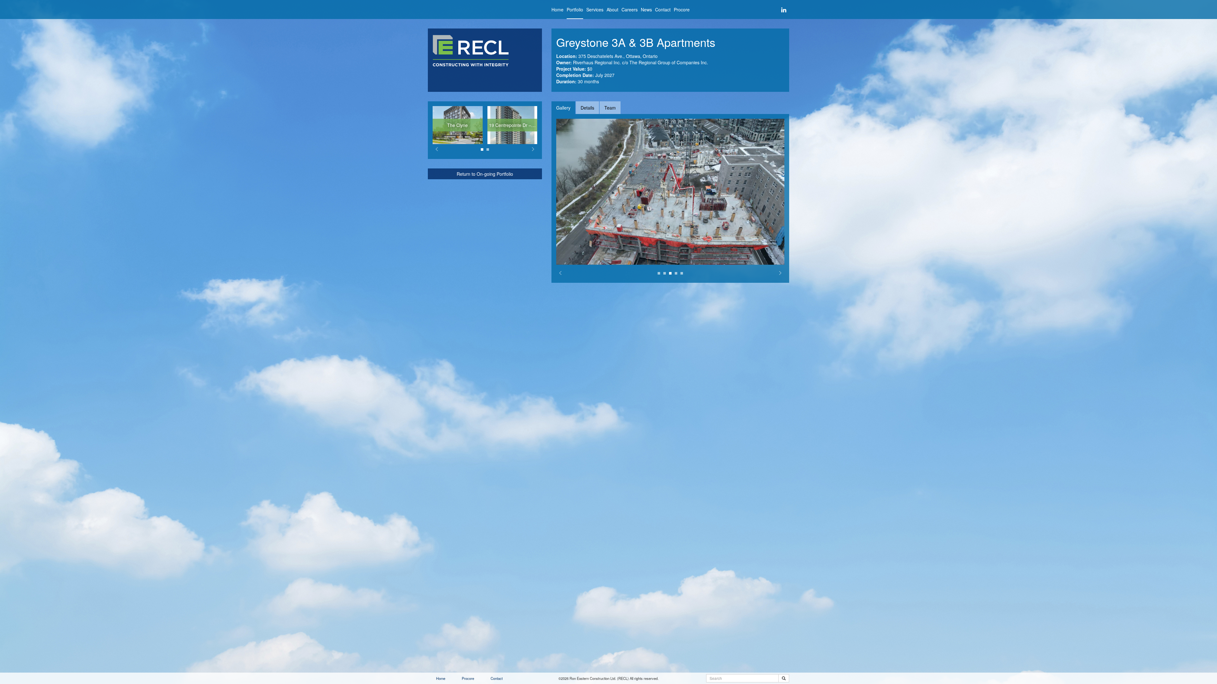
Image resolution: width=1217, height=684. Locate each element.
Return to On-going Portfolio (485, 174)
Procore (682, 9)
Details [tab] (587, 107)
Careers (629, 9)
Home (557, 9)
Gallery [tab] (563, 107)
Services (594, 9)
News (646, 9)
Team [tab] (610, 107)
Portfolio (575, 9)
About (612, 9)
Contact (663, 9)
